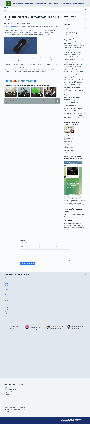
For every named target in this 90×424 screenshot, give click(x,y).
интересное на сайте (79, 69)
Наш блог (7, 387)
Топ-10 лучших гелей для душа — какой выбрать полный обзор (78, 326)
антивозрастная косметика (74, 47)
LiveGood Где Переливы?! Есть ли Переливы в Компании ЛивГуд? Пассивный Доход (37, 326)
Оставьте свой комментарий (28, 251)
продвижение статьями (78, 97)
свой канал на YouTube (80, 113)
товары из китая (74, 115)
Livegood (67, 40)
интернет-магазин (69, 71)
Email (39, 246)
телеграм (67, 115)
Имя (22, 246)
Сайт (56, 246)
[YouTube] (5, 7)
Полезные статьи (21, 9)
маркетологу (69, 77)
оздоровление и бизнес (68, 79)
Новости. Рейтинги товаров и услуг (24, 23)
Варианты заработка (55, 9)
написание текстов (79, 77)
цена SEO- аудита (79, 117)
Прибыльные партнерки (77, 45)
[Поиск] (85, 9)
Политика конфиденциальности (12, 421)
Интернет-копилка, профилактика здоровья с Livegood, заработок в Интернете (48, 3)
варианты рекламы (79, 59)
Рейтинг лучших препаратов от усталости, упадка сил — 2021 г (57, 326)
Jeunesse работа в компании (76, 38)
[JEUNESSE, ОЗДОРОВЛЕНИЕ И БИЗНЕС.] (6, 326)
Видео (45, 9)
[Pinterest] (5, 10)
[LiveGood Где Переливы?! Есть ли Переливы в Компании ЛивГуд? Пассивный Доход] (27, 327)
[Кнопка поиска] (84, 19)
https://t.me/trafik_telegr (77, 204)
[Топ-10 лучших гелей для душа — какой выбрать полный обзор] (69, 327)
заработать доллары (73, 62)
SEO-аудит (74, 40)
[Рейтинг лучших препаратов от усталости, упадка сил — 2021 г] (48, 327)
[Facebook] (7, 7)
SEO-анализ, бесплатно (10, 392)
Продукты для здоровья (35, 9)
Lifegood (66, 133)
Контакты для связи (68, 9)
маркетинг (73, 74)
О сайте (77, 9)
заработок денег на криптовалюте (73, 64)
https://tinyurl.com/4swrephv (70, 152)
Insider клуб (66, 38)
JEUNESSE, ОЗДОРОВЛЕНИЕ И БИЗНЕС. (14, 326)
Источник (7, 77)
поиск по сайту (76, 84)
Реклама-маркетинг (10, 391)
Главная (13, 9)
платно (71, 84)
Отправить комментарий (28, 263)
